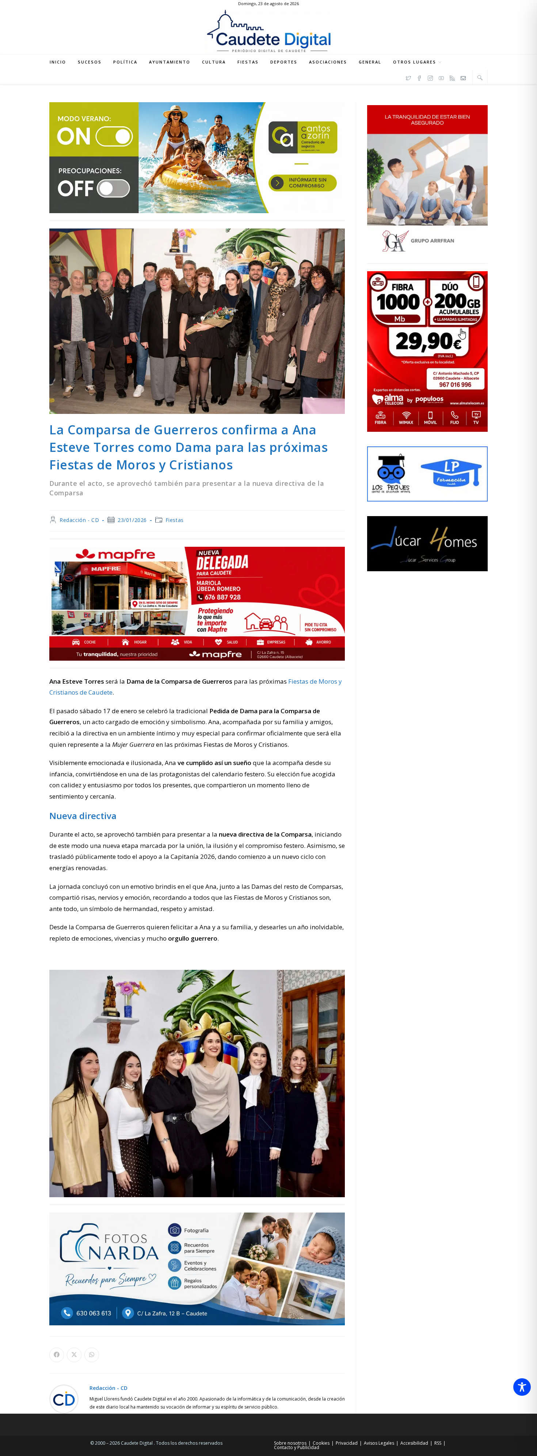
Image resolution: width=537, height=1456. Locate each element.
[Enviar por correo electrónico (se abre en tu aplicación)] (463, 77)
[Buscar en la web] (480, 77)
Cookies (321, 1443)
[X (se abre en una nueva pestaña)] (408, 77)
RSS (437, 1443)
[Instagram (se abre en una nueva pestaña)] (430, 77)
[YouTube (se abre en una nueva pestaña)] (441, 77)
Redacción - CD (79, 519)
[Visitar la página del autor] (64, 1398)
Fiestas (174, 519)
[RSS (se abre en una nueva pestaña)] (452, 77)
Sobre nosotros (290, 1443)
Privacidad (347, 1443)
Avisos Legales (379, 1443)
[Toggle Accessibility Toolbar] (522, 1387)
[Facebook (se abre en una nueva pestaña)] (419, 77)
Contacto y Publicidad (296, 1447)
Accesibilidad (414, 1443)
